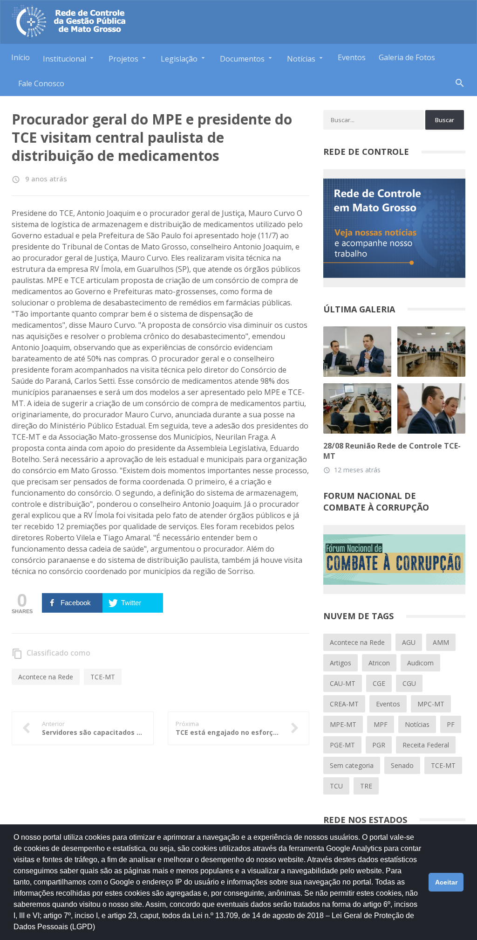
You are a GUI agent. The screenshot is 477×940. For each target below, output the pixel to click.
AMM (441, 642)
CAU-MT (342, 683)
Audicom (420, 662)
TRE (366, 785)
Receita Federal (425, 744)
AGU (409, 642)
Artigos (340, 662)
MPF (381, 724)
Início (20, 57)
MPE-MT (343, 724)
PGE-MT (342, 744)
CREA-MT (344, 703)
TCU (336, 785)
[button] (98, 931)
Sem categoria (352, 765)
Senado (402, 765)
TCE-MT (102, 676)
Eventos (352, 57)
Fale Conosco (41, 83)
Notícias (417, 724)
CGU (409, 683)
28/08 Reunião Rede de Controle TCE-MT (392, 451)
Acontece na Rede (45, 676)
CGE (379, 683)
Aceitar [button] (446, 882)
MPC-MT (430, 703)
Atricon (379, 662)
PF (451, 724)
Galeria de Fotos (407, 57)
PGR (378, 744)
